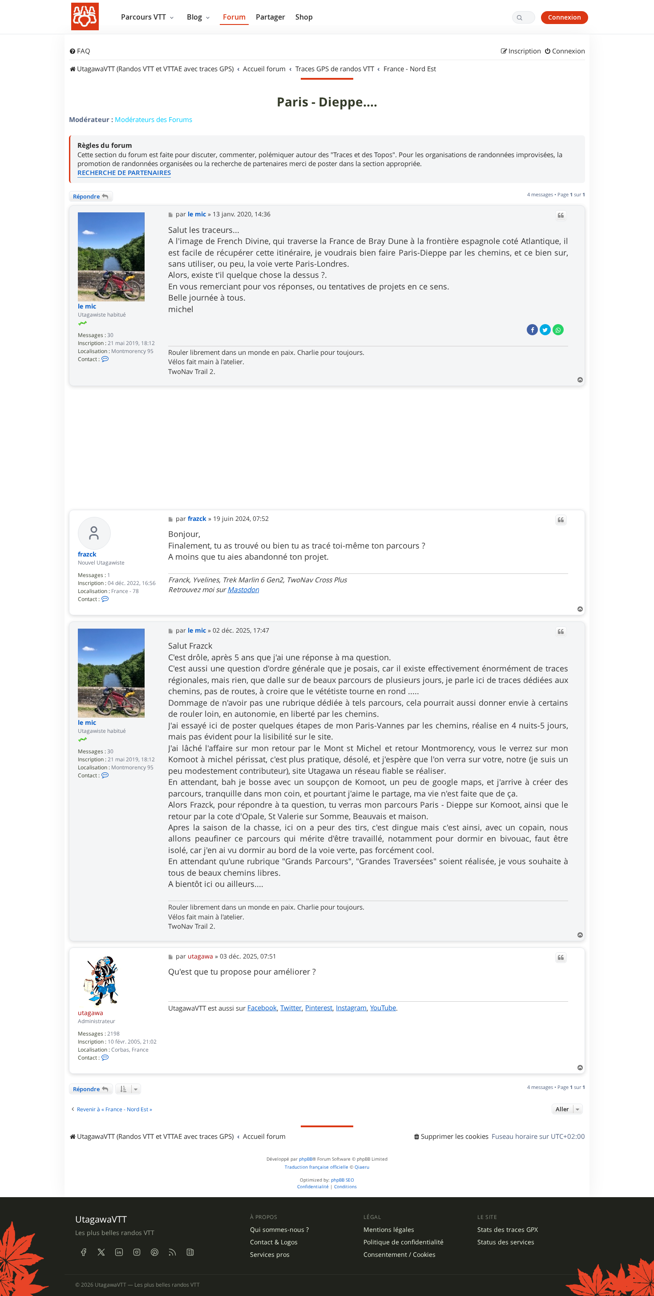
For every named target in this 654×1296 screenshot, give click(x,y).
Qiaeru (362, 1167)
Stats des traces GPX (507, 1230)
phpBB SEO (342, 1180)
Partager (270, 17)
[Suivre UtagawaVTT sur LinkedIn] (119, 1252)
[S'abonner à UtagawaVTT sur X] (101, 1252)
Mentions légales (388, 1230)
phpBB (305, 1159)
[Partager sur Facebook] (532, 329)
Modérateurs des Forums (153, 119)
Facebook (262, 1007)
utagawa (90, 1012)
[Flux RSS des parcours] (172, 1252)
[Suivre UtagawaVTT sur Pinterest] (154, 1252)
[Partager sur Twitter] (545, 329)
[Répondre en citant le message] (561, 215)
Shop (304, 17)
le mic (87, 306)
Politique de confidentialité (403, 1242)
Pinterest (318, 1007)
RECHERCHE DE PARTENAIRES (124, 172)
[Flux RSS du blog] (190, 1252)
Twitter (291, 1007)
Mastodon (243, 589)
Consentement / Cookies (399, 1255)
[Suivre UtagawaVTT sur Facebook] (83, 1252)
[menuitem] (79, 51)
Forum (234, 17)
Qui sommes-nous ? (279, 1230)
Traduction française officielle (316, 1167)
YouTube (383, 1007)
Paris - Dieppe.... (327, 102)
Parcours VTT (144, 17)
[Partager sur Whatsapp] (558, 329)
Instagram (351, 1007)
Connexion (564, 17)
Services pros (270, 1255)
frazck (87, 554)
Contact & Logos (274, 1242)
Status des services (505, 1242)
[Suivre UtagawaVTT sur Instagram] (137, 1252)
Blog (195, 17)
